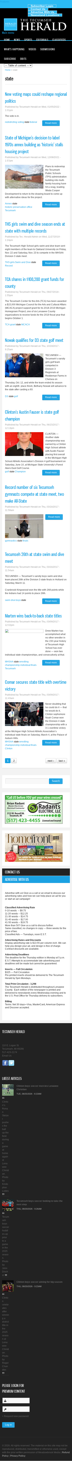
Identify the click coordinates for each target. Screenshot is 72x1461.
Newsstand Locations (45, 15)
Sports (28, 40)
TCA (7, 324)
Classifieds (59, 40)
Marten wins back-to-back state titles (33, 616)
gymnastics (11, 540)
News (17, 40)
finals (25, 540)
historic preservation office (18, 207)
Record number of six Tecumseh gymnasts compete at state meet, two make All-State (34, 494)
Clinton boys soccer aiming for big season (39, 1282)
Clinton (8, 748)
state (26, 122)
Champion (20, 471)
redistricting (11, 122)
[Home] (36, 30)
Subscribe (10, 59)
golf (16, 396)
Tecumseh (10, 210)
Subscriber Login (42, 5)
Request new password (16, 1416)
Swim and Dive (23, 262)
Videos (32, 49)
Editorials (42, 40)
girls (12, 262)
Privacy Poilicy (17, 1456)
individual (25, 665)
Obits (23, 59)
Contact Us (38, 8)
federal (33, 122)
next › (51, 760)
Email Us (7, 1055)
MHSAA (9, 661)
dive (13, 600)
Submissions (47, 49)
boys (18, 600)
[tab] (36, 872)
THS (7, 262)
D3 (6, 396)
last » (62, 760)
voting (21, 122)
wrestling (24, 661)
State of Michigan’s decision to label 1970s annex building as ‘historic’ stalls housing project (34, 144)
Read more (52, 124)
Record (9, 265)
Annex (8, 203)
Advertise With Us (42, 12)
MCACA (25, 324)
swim (7, 600)
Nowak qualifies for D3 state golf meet (34, 340)
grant (13, 324)
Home (7, 40)
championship (12, 665)
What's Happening (14, 49)
